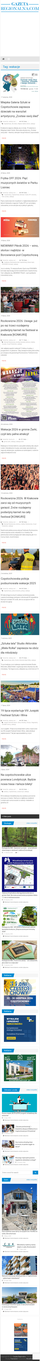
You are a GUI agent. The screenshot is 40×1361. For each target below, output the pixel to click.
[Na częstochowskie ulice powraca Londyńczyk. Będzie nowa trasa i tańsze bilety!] (20, 755)
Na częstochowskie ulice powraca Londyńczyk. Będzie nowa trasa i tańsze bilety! (18, 779)
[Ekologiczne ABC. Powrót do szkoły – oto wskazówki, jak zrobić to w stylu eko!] (19, 950)
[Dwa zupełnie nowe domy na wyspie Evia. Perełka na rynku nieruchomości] (19, 1207)
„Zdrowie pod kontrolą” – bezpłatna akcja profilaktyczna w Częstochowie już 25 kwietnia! (26, 1129)
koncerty (34, 194)
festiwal (22, 194)
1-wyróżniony (7, 194)
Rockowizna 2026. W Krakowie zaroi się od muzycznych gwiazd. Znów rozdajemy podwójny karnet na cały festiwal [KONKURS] (19, 507)
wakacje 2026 (20, 441)
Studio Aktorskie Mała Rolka (23, 660)
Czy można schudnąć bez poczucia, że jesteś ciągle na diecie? (24, 1144)
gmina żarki (7, 441)
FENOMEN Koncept (7, 264)
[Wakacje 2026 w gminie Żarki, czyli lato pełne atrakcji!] (20, 394)
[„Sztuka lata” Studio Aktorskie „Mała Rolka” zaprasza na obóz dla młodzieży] (20, 624)
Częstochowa (7, 123)
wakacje (33, 123)
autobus (6, 791)
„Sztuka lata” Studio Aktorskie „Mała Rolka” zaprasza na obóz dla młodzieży (20, 648)
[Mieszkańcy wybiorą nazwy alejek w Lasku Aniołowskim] (9, 1245)
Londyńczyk (20, 791)
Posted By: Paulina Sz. (8, 439)
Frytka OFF (28, 194)
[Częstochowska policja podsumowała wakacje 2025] (20, 559)
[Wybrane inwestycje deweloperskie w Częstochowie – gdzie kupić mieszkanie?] (19, 1265)
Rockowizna (29, 524)
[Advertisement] (20, 33)
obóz (13, 660)
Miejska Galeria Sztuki (24, 123)
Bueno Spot (31, 262)
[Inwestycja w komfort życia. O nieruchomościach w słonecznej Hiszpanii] (19, 1295)
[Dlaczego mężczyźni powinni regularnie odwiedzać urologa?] (8, 1159)
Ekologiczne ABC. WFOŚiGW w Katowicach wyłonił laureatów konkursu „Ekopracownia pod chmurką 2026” (18, 929)
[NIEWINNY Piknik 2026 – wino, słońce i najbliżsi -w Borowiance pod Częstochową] (20, 227)
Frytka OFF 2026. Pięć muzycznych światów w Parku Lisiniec (19, 183)
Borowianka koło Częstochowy (18, 262)
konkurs (28, 342)
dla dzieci (14, 123)
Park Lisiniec (5, 196)
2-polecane (7, 262)
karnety (18, 342)
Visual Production (12, 344)
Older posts (7, 816)
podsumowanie (16, 591)
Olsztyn (29, 722)
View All (31, 823)
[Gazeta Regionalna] (3, 59)
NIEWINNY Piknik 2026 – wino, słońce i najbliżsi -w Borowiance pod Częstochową (20, 250)
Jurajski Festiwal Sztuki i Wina (12, 722)
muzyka (4, 344)
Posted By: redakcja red (8, 121)
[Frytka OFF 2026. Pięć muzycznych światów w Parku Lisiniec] (20, 157)
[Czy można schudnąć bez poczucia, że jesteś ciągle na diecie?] (8, 1144)
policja (23, 591)
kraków (33, 342)
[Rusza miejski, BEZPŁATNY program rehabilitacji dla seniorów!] (19, 1103)
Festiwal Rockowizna (9, 342)
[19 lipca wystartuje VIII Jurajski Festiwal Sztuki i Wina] (20, 691)
